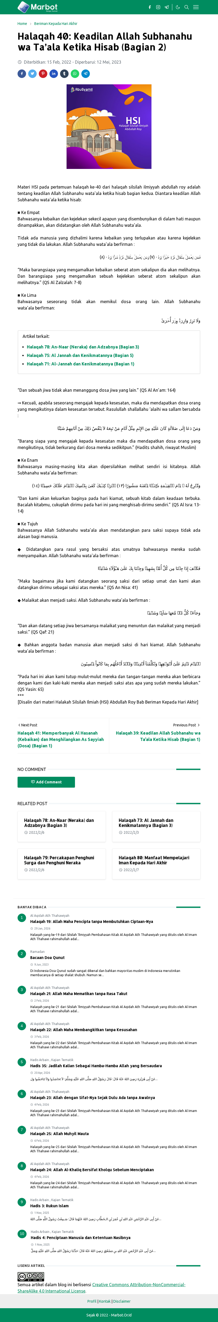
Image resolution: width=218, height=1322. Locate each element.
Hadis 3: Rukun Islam (49, 1205)
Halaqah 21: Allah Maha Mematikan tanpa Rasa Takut (78, 993)
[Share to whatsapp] (75, 73)
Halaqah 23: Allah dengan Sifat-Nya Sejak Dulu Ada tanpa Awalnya (92, 1097)
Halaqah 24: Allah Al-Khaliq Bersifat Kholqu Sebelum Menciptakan (92, 1169)
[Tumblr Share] (64, 73)
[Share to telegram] (85, 73)
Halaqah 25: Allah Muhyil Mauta (59, 1133)
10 (22, 1234)
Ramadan (37, 951)
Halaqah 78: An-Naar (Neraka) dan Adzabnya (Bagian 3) (83, 346)
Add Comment (49, 782)
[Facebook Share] (22, 73)
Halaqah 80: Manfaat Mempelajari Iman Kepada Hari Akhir (154, 860)
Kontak (105, 1301)
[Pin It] (43, 73)
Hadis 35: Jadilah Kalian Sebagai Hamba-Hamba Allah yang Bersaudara (96, 1065)
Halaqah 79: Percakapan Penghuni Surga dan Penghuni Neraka (59, 860)
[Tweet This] (32, 73)
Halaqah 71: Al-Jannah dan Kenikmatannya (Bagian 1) (81, 363)
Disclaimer (122, 1301)
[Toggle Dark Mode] (177, 7)
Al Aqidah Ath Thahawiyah (49, 915)
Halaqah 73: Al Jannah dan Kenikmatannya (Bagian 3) (146, 822)
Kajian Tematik (62, 1060)
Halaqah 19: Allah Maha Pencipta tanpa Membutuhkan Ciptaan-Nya (91, 921)
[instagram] (158, 7)
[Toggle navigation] (195, 7)
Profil (92, 1301)
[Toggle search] (186, 7)
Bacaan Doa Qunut (47, 957)
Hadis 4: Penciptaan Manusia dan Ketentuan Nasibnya (81, 1237)
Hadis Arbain (40, 1060)
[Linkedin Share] (53, 73)
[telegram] (166, 7)
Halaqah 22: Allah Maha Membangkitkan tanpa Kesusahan (83, 1029)
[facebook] (149, 7)
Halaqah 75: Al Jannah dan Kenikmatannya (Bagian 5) (80, 355)
